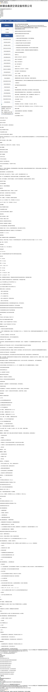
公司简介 (1, 11)
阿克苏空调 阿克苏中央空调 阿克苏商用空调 (24, 0)
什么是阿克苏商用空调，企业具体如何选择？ (8, 670)
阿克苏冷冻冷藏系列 (7, 69)
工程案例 (1, 13)
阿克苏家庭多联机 (7, 93)
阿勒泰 (19, 687)
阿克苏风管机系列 (7, 63)
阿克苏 (29, 687)
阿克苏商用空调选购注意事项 (5, 665)
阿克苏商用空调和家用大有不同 (5, 661)
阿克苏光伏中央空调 (7, 48)
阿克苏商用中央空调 (7, 39)
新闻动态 (1, 14)
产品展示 (1, 12)
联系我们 (1, 16)
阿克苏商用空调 (7, 102)
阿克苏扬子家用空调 (7, 96)
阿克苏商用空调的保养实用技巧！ (9, 653)
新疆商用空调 (2, 655)
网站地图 (1, 690)
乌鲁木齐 (7, 687)
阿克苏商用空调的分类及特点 (5, 667)
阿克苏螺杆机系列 (7, 54)
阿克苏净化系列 (7, 87)
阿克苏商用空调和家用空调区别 (5, 663)
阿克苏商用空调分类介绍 (4, 658)
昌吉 (10, 687)
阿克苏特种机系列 (7, 66)
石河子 (27, 687)
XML (4, 690)
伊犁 (24, 687)
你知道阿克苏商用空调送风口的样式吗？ (7, 672)
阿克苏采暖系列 (7, 78)
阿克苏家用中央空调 (7, 81)
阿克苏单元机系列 (7, 42)
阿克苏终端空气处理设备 (7, 75)
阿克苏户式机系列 (7, 60)
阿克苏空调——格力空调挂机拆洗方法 (10, 652)
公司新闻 (9, 20)
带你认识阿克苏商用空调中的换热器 (19, 20)
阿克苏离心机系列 (7, 45)
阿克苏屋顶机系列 (7, 72)
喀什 (14, 687)
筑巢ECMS (6, 689)
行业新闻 (7, 32)
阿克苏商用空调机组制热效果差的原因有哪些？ (8, 660)
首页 (5, 20)
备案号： (7, 690)
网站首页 (1, 10)
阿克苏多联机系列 (7, 51)
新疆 (16, 687)
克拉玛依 (22, 687)
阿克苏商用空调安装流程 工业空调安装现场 (8, 668)
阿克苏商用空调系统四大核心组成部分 (7, 674)
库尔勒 (12, 687)
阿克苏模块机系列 (7, 57)
